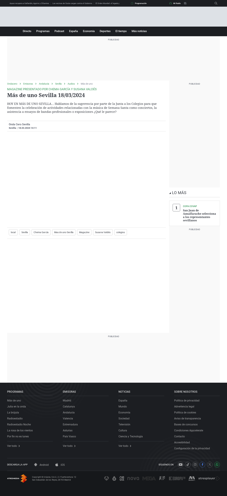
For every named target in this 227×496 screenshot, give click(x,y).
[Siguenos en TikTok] (188, 464)
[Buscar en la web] (216, 3)
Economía (89, 31)
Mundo (122, 406)
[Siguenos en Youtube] (180, 464)
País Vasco (69, 436)
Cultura (122, 430)
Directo (27, 31)
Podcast (59, 31)
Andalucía (44, 83)
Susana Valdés (103, 232)
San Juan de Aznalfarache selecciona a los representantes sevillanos (199, 215)
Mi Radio (177, 3)
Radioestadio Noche (19, 424)
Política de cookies (185, 412)
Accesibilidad (182, 442)
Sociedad (123, 418)
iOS (62, 464)
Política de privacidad (186, 400)
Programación (141, 3)
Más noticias (139, 31)
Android (44, 464)
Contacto (179, 436)
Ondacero (12, 83)
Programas (43, 31)
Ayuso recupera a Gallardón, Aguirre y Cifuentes (29, 3)
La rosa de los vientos (20, 430)
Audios (71, 83)
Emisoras (28, 83)
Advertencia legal (184, 406)
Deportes (105, 31)
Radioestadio (15, 418)
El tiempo (121, 31)
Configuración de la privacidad (192, 448)
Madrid (67, 400)
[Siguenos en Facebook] (202, 464)
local (13, 232)
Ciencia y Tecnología (130, 436)
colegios (120, 232)
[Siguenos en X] (210, 464)
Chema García (41, 232)
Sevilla (58, 83)
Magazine (84, 232)
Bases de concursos (186, 424)
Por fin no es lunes (18, 436)
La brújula (13, 412)
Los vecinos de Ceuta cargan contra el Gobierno (72, 3)
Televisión (124, 424)
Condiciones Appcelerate (188, 430)
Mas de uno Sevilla (63, 232)
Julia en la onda (16, 406)
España (73, 31)
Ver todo (12, 446)
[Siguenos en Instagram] (195, 464)
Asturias (67, 430)
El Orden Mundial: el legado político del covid (114, 3)
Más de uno (87, 83)
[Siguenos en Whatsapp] (217, 464)
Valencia (68, 418)
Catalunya (69, 406)
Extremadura (70, 424)
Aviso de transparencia (187, 418)
